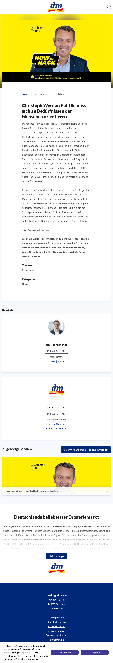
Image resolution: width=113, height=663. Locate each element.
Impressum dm (56, 639)
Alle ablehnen (65, 652)
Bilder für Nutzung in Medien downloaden (85, 449)
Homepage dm (56, 617)
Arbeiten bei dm (56, 626)
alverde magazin (56, 630)
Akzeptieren (95, 652)
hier (47, 229)
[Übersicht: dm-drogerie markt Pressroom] (56, 7)
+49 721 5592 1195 (56, 428)
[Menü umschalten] (5, 7)
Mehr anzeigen (56, 556)
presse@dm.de (56, 361)
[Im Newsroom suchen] (109, 7)
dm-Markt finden (56, 621)
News (25, 284)
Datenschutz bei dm (56, 635)
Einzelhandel (29, 270)
